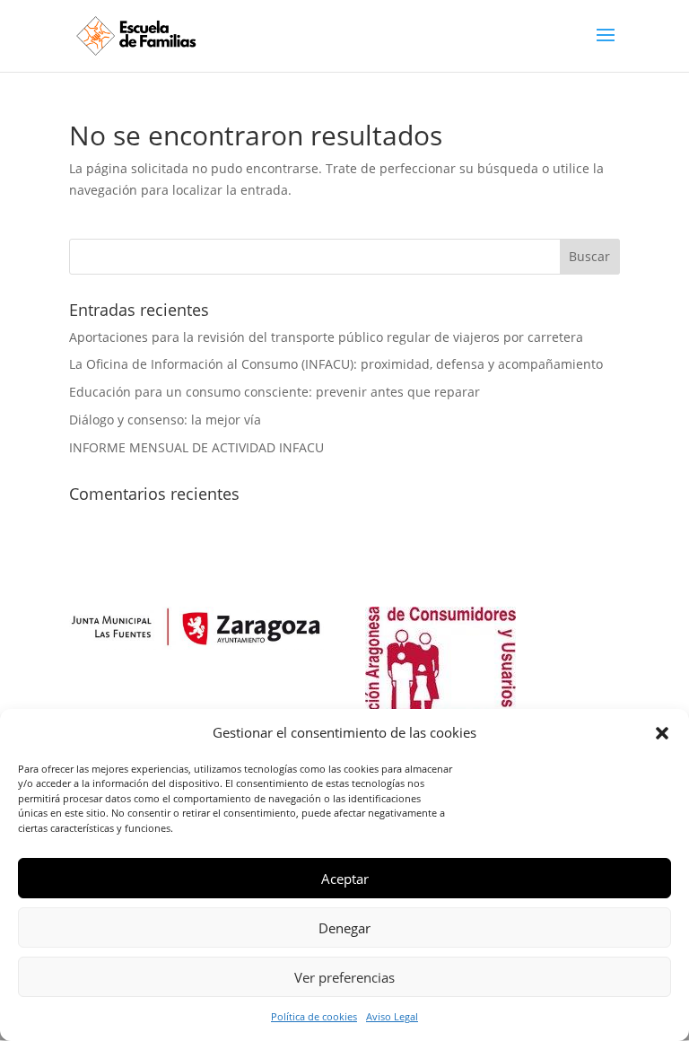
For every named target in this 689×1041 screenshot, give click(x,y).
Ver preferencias (344, 977)
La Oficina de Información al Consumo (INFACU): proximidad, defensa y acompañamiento (336, 363)
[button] (662, 733)
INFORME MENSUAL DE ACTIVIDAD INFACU (196, 447)
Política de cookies (314, 1016)
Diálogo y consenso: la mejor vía (165, 419)
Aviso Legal (392, 1016)
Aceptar (345, 879)
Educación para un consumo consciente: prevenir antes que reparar (274, 391)
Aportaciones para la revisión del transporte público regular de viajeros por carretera (326, 337)
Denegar (344, 928)
